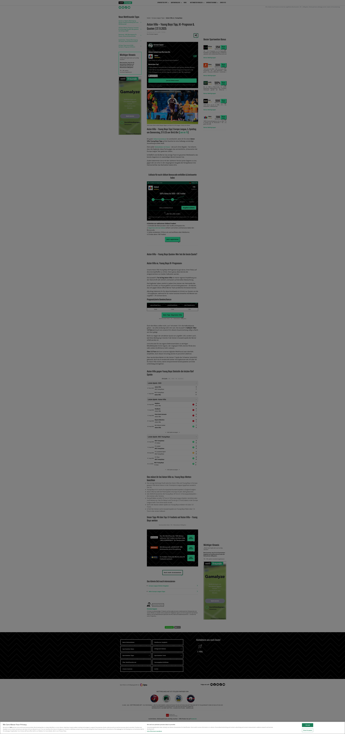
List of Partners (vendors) (154, 731)
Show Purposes (307, 730)
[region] (172, 728)
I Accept (307, 725)
